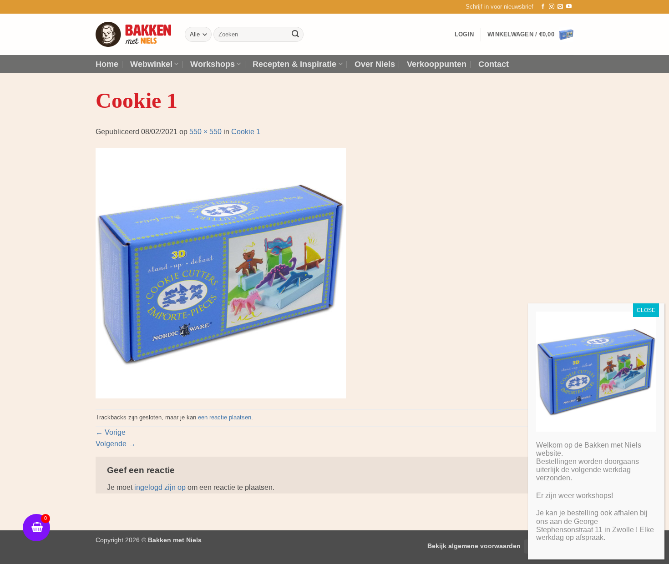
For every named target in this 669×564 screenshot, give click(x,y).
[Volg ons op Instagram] (551, 7)
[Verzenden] (295, 34)
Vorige (111, 432)
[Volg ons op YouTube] (569, 7)
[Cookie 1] (221, 273)
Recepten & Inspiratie (294, 64)
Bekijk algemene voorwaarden (474, 545)
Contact (493, 64)
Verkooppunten (436, 64)
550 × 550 (205, 132)
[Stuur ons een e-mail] (560, 7)
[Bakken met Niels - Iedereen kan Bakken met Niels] (133, 34)
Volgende (116, 444)
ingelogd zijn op (160, 487)
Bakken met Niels (175, 540)
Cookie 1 (245, 132)
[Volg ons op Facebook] (543, 7)
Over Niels (375, 64)
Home (107, 64)
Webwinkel (151, 64)
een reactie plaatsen (224, 417)
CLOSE (646, 310)
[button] (499, 7)
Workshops (212, 64)
